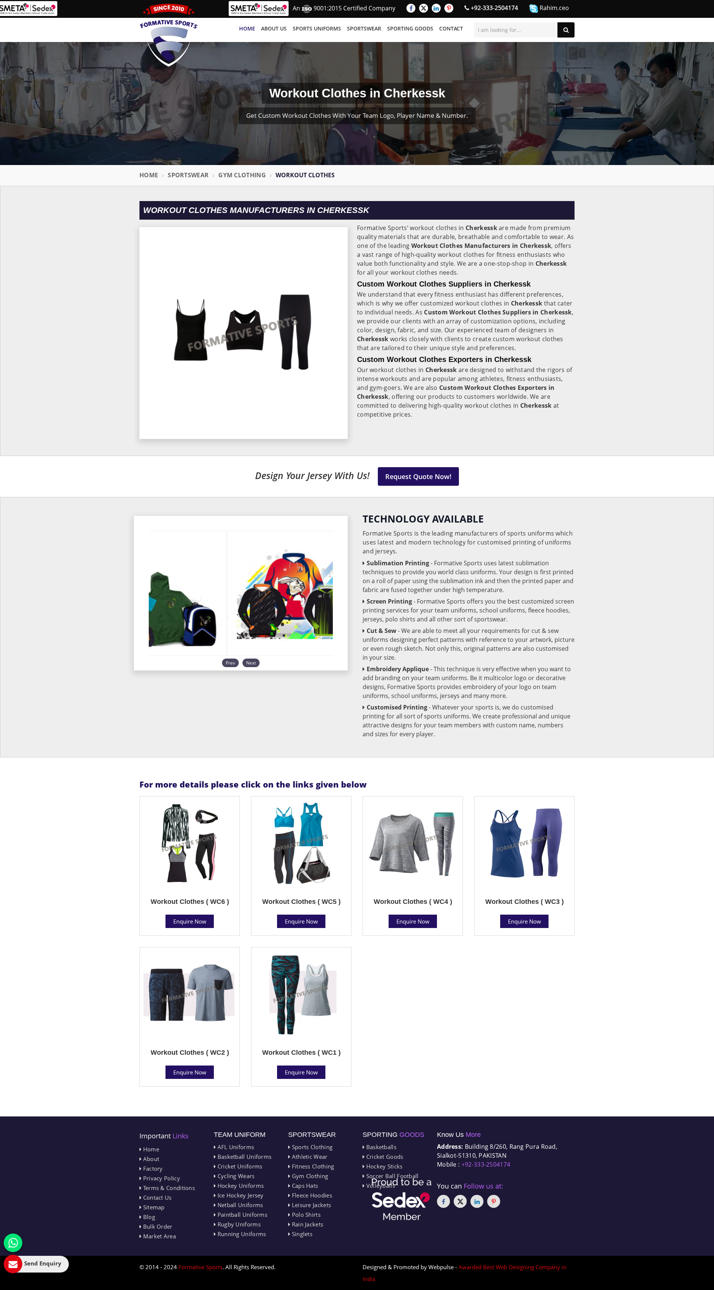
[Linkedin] (436, 8)
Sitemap (152, 1207)
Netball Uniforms (239, 1205)
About (150, 1159)
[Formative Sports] (168, 35)
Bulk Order (156, 1226)
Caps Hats (304, 1185)
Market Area (158, 1236)
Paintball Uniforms (241, 1214)
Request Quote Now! (418, 476)
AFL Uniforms (235, 1147)
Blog (148, 1217)
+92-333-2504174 (493, 8)
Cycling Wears (235, 1176)
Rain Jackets (306, 1224)
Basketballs (380, 1147)
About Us (274, 28)
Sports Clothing (311, 1147)
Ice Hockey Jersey (239, 1195)
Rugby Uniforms (238, 1224)
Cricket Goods (383, 1156)
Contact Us (156, 1197)
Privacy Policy (160, 1178)
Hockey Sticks (383, 1166)
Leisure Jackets (310, 1205)
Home (247, 28)
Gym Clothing (242, 175)
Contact (451, 28)
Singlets (301, 1234)
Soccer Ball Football (391, 1176)
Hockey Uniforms (240, 1185)
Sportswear (364, 28)
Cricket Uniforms (239, 1166)
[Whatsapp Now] (13, 1243)
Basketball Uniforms (243, 1156)
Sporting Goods (410, 28)
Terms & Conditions (168, 1188)
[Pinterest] (448, 8)
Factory (152, 1168)
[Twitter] (423, 8)
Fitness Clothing (312, 1166)
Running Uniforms (241, 1234)
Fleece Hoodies (311, 1195)
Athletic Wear (308, 1156)
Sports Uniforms (317, 28)
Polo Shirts (305, 1214)
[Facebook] (410, 8)
